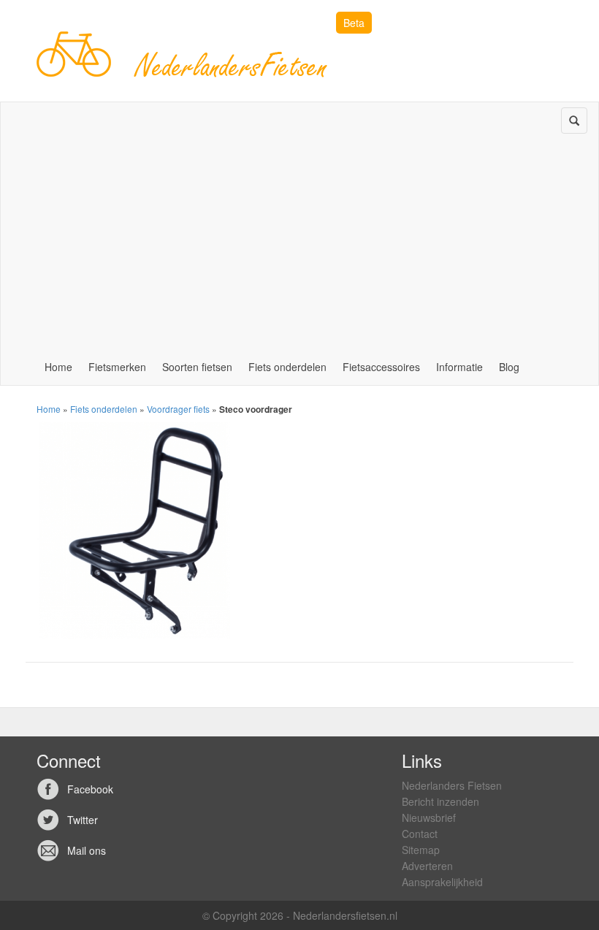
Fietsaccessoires (381, 366)
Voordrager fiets (178, 409)
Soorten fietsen (197, 366)
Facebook (90, 789)
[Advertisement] (299, 239)
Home (58, 366)
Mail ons (86, 850)
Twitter (82, 819)
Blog (509, 366)
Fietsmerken (117, 366)
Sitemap (421, 849)
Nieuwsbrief (429, 817)
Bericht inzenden (440, 801)
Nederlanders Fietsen (452, 785)
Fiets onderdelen (287, 366)
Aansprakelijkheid (442, 881)
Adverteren (427, 865)
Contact (420, 833)
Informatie (459, 366)
